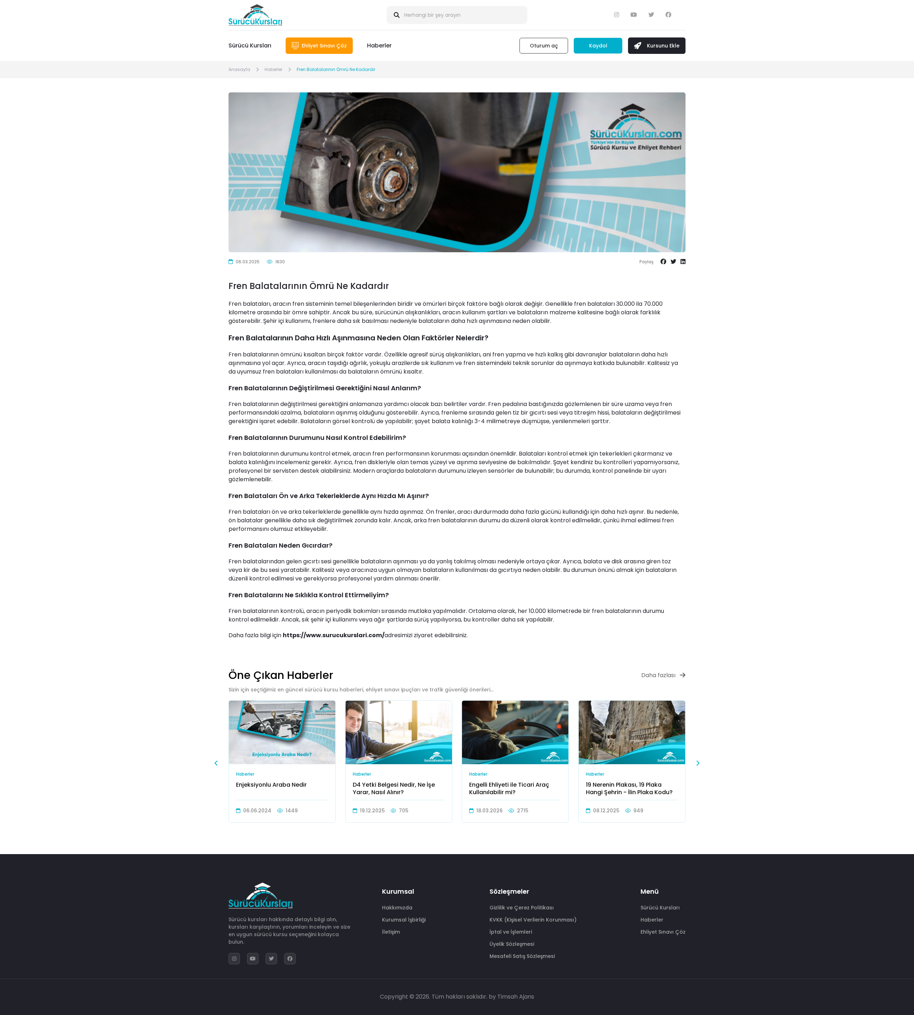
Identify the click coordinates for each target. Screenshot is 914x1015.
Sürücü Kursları (249, 45)
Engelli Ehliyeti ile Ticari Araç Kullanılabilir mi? (509, 788)
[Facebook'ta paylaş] (663, 262)
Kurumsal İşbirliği (404, 919)
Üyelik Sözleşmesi (511, 944)
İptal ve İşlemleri (510, 931)
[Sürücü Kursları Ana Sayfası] (255, 15)
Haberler (379, 45)
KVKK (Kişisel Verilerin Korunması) (533, 919)
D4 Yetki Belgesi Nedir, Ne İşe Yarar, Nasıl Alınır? (394, 788)
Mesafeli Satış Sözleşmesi (522, 956)
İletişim (391, 931)
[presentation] (216, 763)
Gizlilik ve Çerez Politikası (521, 907)
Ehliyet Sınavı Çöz (663, 931)
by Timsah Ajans (511, 997)
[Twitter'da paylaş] (673, 262)
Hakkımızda (397, 907)
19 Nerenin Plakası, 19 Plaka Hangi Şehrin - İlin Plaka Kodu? (629, 788)
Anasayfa (239, 69)
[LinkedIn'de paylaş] (683, 262)
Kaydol (598, 45)
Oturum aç (544, 45)
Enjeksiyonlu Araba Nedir (271, 785)
